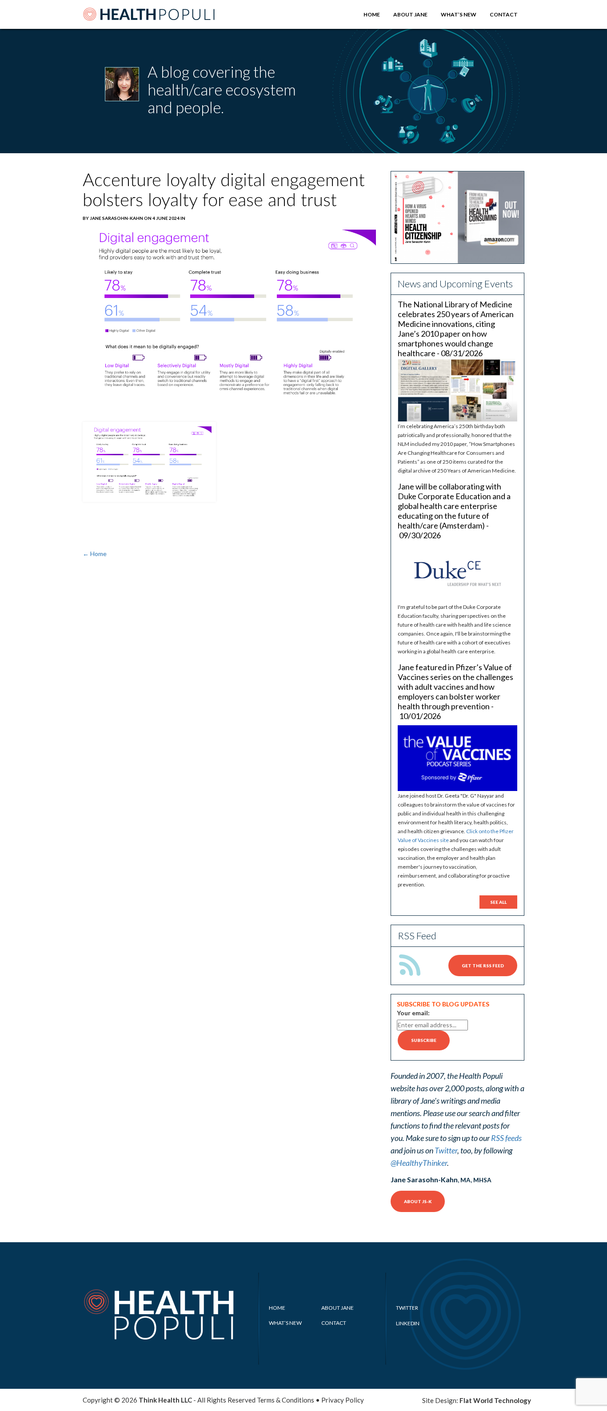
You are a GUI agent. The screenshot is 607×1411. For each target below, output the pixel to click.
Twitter (446, 1150)
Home (371, 14)
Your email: (413, 1013)
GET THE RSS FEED (483, 965)
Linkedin (407, 1323)
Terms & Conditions (285, 1400)
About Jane (410, 14)
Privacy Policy (342, 1400)
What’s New (458, 14)
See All (498, 902)
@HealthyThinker (419, 1163)
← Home (95, 553)
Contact (504, 14)
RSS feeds (506, 1138)
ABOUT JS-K (417, 1201)
